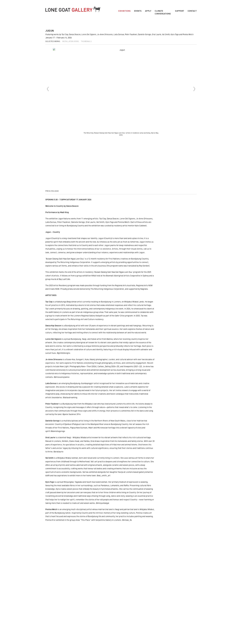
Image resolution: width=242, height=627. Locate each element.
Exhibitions (124, 11)
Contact (192, 11)
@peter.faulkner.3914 (71, 414)
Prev (48, 89)
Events (138, 11)
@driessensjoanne (61, 377)
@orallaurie (58, 451)
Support (179, 11)
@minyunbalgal (102, 503)
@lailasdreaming (70, 397)
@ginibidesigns (63, 352)
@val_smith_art (103, 475)
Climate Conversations (163, 12)
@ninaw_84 (127, 519)
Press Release (52, 191)
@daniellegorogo (58, 431)
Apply (148, 11)
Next (194, 89)
